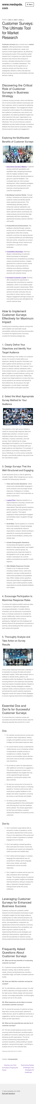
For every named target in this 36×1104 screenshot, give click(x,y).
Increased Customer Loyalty (16, 277)
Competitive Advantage (15, 251)
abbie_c (21, 20)
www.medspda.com (12, 6)
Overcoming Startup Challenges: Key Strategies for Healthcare (27, 1068)
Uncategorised (12, 1059)
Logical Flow (11, 500)
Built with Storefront (8, 1093)
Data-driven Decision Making (17, 167)
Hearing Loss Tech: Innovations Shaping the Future (10, 1067)
